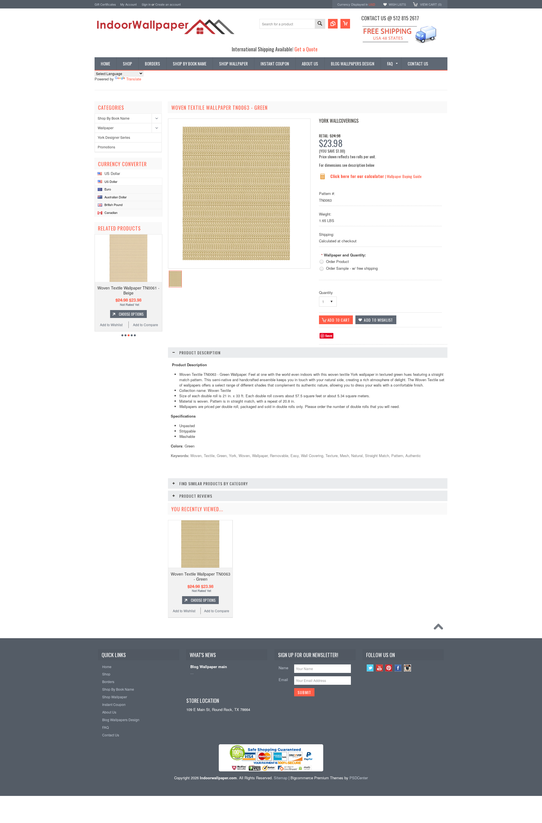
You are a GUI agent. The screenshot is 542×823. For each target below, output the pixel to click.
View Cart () (431, 4)
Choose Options (131, 314)
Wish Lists (397, 4)
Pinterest (388, 667)
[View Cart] (345, 23)
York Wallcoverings (339, 120)
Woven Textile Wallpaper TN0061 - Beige (128, 290)
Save (328, 335)
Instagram (407, 667)
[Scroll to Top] (440, 628)
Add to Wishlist (111, 324)
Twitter (370, 667)
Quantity (326, 292)
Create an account (168, 4)
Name (283, 667)
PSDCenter (358, 777)
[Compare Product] (333, 23)
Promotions (106, 146)
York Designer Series (114, 137)
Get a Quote (306, 49)
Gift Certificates (105, 4)
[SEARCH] (320, 24)
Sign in (146, 4)
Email (283, 679)
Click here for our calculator (357, 176)
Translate (133, 79)
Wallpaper (105, 127)
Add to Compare (145, 324)
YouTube (379, 667)
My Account (128, 4)
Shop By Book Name (114, 118)
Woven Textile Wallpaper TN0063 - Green (200, 576)
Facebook (398, 667)
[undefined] (236, 258)
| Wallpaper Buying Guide (403, 176)
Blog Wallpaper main (208, 666)
